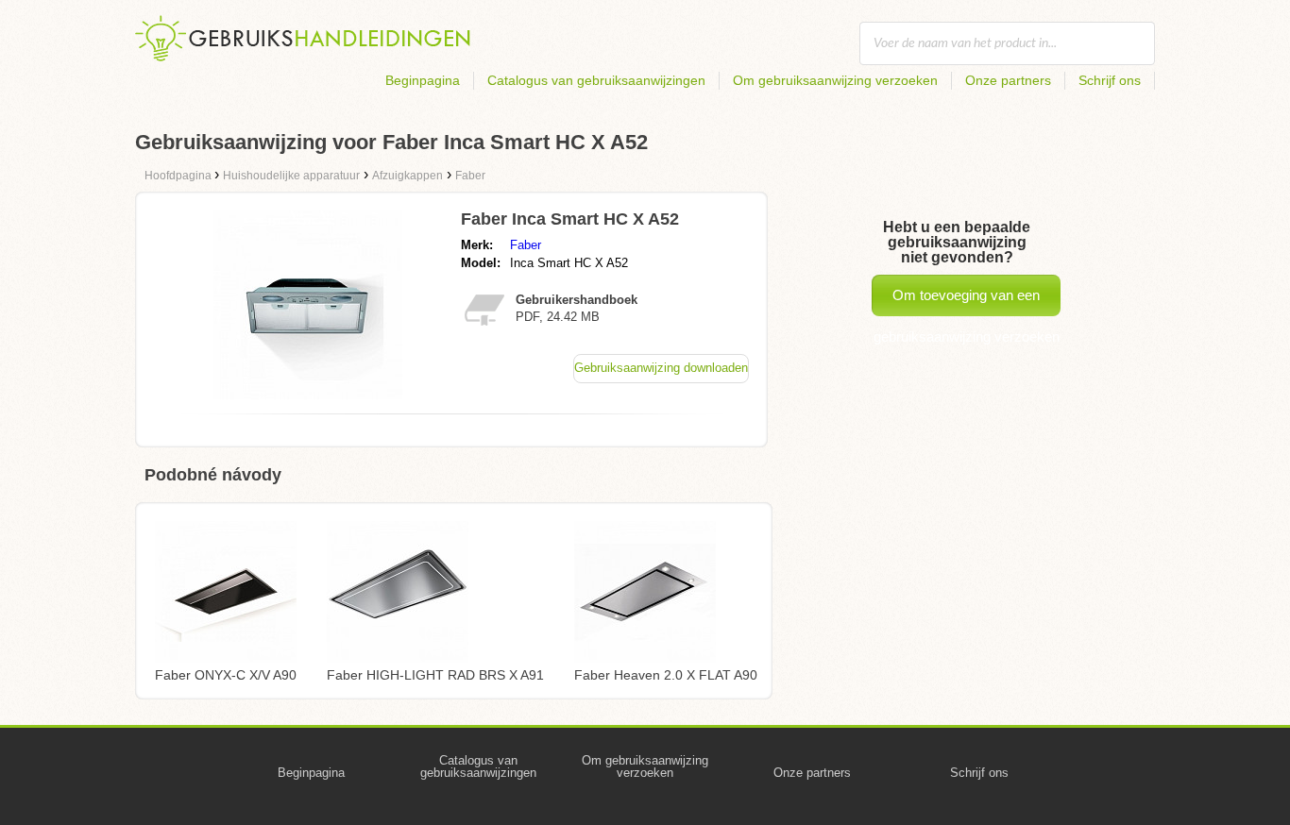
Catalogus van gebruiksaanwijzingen (596, 80)
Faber (525, 245)
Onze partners (1008, 80)
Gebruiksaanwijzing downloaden (661, 368)
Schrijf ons (1109, 80)
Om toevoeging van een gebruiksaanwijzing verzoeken (967, 301)
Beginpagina (422, 80)
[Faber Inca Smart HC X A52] (307, 394)
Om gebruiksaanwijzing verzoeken (835, 80)
